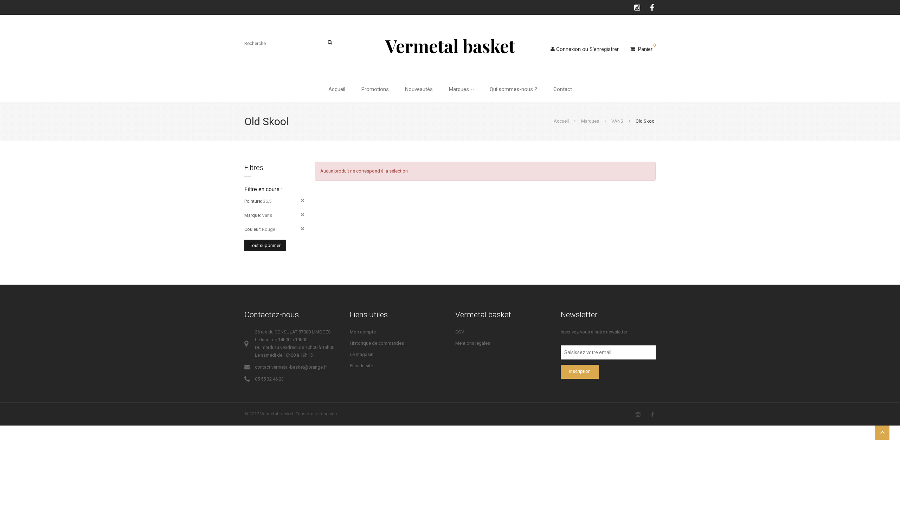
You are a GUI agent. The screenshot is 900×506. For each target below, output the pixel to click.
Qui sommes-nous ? (513, 89)
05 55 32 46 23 (269, 379)
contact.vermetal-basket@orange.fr (291, 367)
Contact (562, 89)
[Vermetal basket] (450, 45)
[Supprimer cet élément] (302, 201)
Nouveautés (419, 89)
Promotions (375, 89)
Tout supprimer (265, 245)
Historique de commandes (377, 343)
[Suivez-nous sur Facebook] (652, 7)
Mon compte (363, 332)
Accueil (336, 89)
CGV (459, 332)
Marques (459, 89)
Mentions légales (472, 343)
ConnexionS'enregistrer (587, 49)
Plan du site (361, 365)
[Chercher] (328, 42)
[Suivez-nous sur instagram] (637, 7)
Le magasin (361, 354)
